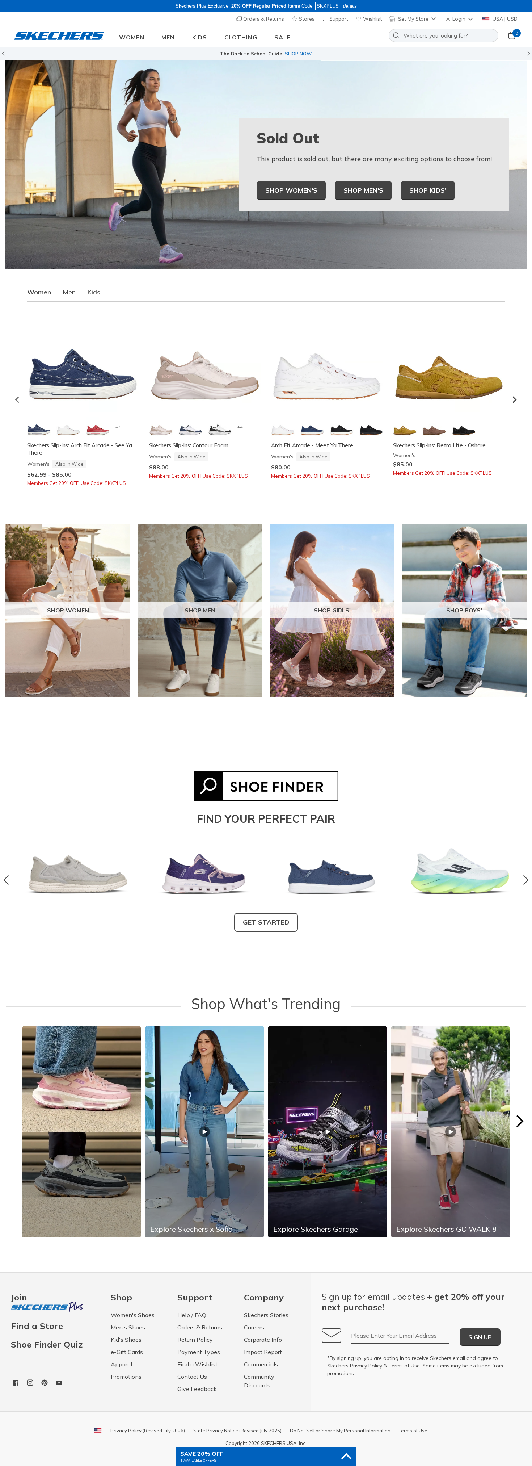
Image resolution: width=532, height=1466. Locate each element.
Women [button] (131, 37)
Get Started (266, 922)
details (350, 6)
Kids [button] (199, 37)
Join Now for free (305, 53)
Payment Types (198, 1352)
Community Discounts (259, 1381)
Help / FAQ (191, 1315)
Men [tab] (69, 292)
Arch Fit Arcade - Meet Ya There (312, 445)
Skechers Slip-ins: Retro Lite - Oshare (439, 445)
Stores (305, 19)
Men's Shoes (128, 1327)
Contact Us (192, 1376)
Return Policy (195, 1339)
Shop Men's (363, 190)
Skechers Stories (266, 1315)
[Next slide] (514, 400)
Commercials (261, 1364)
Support (338, 19)
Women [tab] (39, 292)
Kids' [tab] (94, 292)
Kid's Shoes (126, 1339)
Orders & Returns (263, 19)
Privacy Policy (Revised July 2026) (147, 1430)
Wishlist (372, 19)
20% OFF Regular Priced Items (265, 6)
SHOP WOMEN (68, 610)
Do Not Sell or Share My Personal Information (340, 1430)
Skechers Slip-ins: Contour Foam (188, 445)
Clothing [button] (240, 37)
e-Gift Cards (127, 1352)
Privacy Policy (366, 1365)
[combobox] (443, 35)
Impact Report (263, 1352)
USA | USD (504, 19)
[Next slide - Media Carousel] (519, 1121)
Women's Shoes (133, 1315)
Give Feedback (197, 1388)
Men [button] (168, 37)
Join (19, 1298)
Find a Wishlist (197, 1364)
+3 (118, 427)
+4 (239, 427)
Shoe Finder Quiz (47, 1344)
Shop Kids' (427, 190)
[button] (459, 19)
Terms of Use (404, 1365)
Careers (254, 1327)
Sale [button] (282, 37)
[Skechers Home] (59, 36)
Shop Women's (291, 190)
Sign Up (480, 1337)
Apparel (121, 1364)
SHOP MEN (200, 610)
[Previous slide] (17, 400)
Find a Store (37, 1326)
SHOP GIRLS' (332, 610)
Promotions (126, 1376)
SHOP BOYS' (464, 610)
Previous (8, 879)
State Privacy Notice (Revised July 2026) (237, 1430)
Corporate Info (263, 1339)
